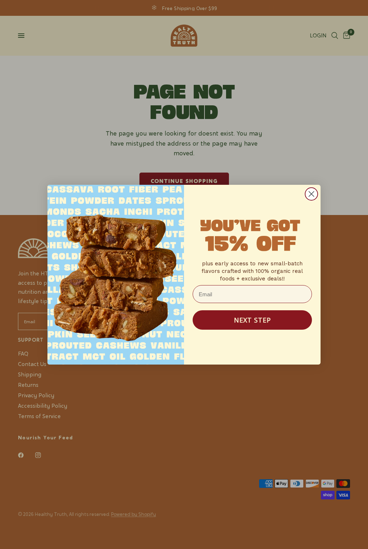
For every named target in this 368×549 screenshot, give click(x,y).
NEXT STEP (252, 320)
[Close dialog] (311, 194)
